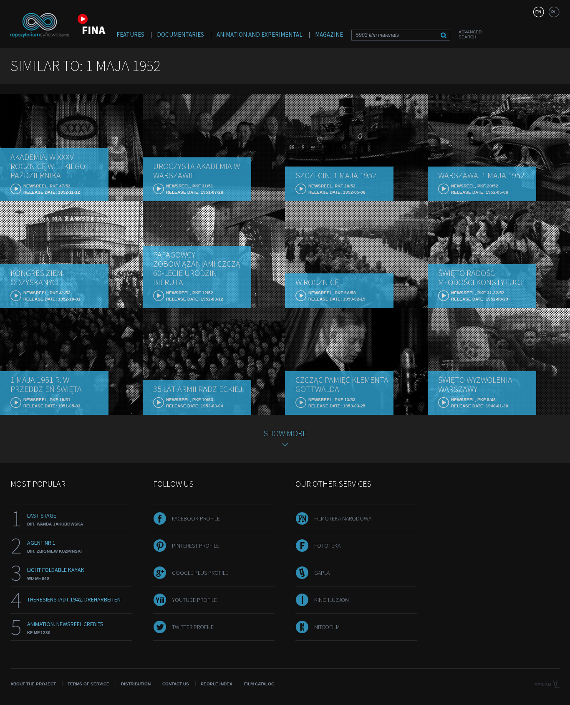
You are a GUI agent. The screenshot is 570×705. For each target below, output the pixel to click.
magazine (329, 34)
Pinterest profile (195, 545)
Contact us (175, 684)
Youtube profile (194, 600)
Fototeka (327, 545)
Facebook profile (196, 518)
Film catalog (259, 684)
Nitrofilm (327, 627)
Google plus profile (200, 572)
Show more (285, 433)
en (538, 12)
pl (554, 12)
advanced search (470, 34)
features (130, 34)
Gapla (322, 572)
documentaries (180, 34)
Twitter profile (193, 627)
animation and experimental (260, 34)
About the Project (33, 684)
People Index (216, 684)
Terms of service (88, 684)
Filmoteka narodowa (342, 518)
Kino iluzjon (331, 600)
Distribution (136, 684)
